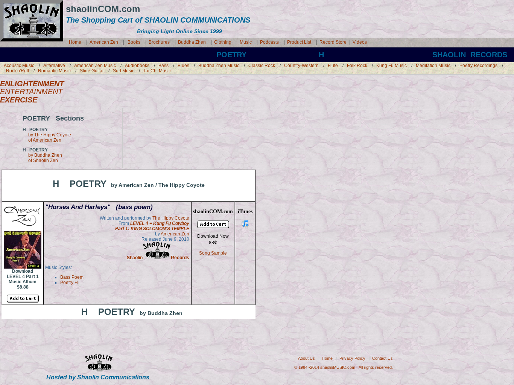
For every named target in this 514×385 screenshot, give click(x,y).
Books (134, 42)
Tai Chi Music (157, 70)
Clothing (222, 42)
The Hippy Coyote (170, 218)
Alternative (54, 65)
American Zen (104, 42)
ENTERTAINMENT (31, 91)
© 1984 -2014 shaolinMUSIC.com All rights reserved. (343, 367)
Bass (163, 65)
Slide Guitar (92, 70)
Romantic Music (54, 70)
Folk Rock (357, 65)
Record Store (333, 42)
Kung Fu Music (391, 65)
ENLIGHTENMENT (32, 83)
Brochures (159, 42)
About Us (306, 358)
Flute (333, 65)
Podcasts (269, 42)
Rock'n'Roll (17, 70)
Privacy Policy (352, 358)
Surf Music (123, 70)
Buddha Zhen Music (218, 65)
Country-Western (301, 65)
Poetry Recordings (479, 65)
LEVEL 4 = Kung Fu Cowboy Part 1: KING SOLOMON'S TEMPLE (152, 226)
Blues (183, 65)
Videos (360, 42)
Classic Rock (261, 65)
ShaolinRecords (158, 257)
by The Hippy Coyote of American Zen (47, 137)
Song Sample (213, 253)
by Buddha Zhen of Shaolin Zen (42, 158)
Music (246, 42)
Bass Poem (72, 277)
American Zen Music (95, 65)
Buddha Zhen (192, 42)
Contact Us (382, 358)
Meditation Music (433, 65)
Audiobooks (137, 65)
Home (75, 42)
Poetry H (69, 282)
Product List (299, 42)
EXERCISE (18, 100)
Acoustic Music (19, 65)
